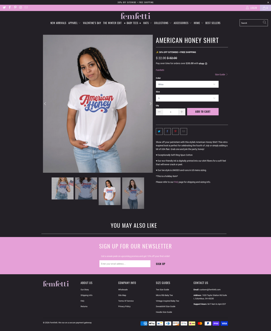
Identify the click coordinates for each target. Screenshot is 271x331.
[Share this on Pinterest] (175, 131)
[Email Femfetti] (26, 7)
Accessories (181, 23)
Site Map (122, 295)
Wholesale (123, 289)
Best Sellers (213, 23)
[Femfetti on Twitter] (4, 7)
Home (197, 23)
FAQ (176, 182)
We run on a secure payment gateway (75, 322)
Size (158, 92)
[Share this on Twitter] (159, 131)
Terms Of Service (126, 301)
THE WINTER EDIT (112, 23)
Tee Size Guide (162, 289)
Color (158, 78)
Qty (157, 105)
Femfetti (160, 70)
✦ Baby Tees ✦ (132, 23)
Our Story (85, 289)
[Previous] (45, 104)
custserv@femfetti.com (210, 289)
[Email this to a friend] (183, 131)
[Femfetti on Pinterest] (15, 7)
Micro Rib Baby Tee (164, 295)
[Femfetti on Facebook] (9, 7)
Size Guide (220, 74)
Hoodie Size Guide (164, 312)
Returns (84, 306)
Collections (161, 23)
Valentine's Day (92, 23)
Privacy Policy (124, 306)
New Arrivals (58, 23)
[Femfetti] (135, 16)
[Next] (150, 104)
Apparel (73, 23)
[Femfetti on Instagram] (20, 7)
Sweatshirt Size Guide (165, 306)
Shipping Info (86, 295)
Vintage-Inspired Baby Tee (167, 301)
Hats (146, 23)
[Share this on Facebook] (167, 131)
